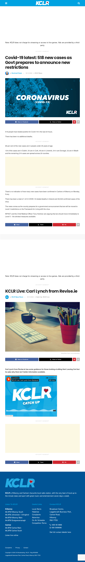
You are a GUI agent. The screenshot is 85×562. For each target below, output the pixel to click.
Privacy (17, 548)
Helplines (35, 511)
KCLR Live (46, 297)
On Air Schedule (38, 520)
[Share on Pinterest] (74, 122)
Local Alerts (36, 509)
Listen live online (11, 535)
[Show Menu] (6, 3)
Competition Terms (39, 523)
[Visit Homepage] (42, 3)
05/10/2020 (29, 73)
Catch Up (39, 297)
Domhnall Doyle (17, 73)
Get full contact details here (60, 532)
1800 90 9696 (56, 524)
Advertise (35, 517)
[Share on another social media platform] (78, 122)
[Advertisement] (42, 23)
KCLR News (38, 73)
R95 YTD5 (54, 520)
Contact (26, 548)
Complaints (36, 514)
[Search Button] (79, 3)
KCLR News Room (17, 297)
